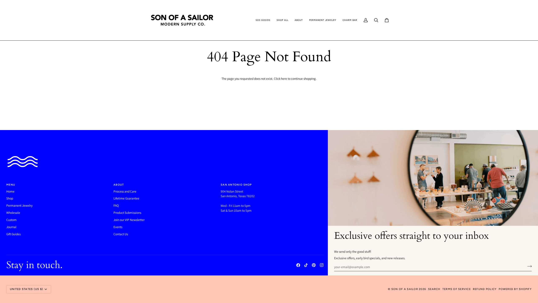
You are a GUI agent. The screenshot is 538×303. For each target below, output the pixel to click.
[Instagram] (322, 265)
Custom (11, 220)
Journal (11, 227)
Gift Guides (13, 234)
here (284, 78)
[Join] (528, 266)
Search (434, 289)
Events (117, 227)
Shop (9, 198)
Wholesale (13, 212)
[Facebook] (298, 265)
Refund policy (485, 289)
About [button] (118, 184)
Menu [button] (10, 184)
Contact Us (120, 234)
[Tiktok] (306, 265)
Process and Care (124, 191)
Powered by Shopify (515, 289)
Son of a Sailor (404, 289)
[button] (262, 20)
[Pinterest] (314, 265)
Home (10, 191)
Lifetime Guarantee (126, 198)
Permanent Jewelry (19, 205)
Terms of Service (456, 289)
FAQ (116, 205)
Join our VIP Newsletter (129, 220)
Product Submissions (127, 212)
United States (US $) (26, 289)
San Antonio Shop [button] (236, 184)
